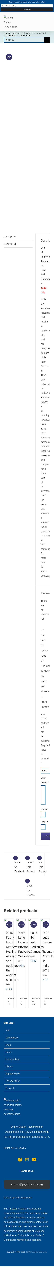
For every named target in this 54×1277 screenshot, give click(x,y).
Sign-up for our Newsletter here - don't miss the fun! (27, 2)
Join (8, 1030)
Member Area (12, 1059)
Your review (43, 780)
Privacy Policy (13, 1081)
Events (9, 1052)
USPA (28, 1252)
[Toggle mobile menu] (49, 18)
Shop (8, 1045)
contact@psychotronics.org (27, 1184)
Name (45, 809)
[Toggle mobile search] (44, 18)
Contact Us (27, 1170)
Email (44, 822)
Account (10, 1088)
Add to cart (8, 1001)
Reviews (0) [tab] (10, 243)
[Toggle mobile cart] (40, 18)
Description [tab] (10, 236)
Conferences (12, 1037)
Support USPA (13, 1073)
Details (23, 998)
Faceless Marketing (39, 1252)
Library (9, 1066)
